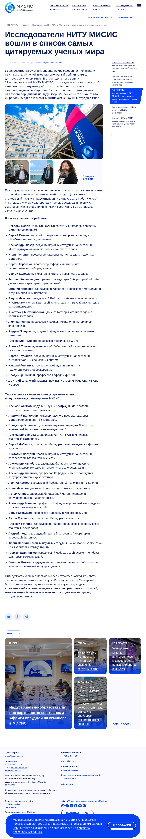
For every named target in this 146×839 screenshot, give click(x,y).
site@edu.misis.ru (13, 804)
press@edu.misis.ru (14, 756)
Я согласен (122, 825)
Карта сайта (10, 807)
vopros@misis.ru (68, 761)
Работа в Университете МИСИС (20, 812)
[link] (8, 616)
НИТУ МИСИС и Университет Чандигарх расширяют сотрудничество (88, 660)
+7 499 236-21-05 (19, 767)
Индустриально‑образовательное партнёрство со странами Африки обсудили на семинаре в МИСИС (38, 715)
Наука (38, 63)
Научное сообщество (52, 63)
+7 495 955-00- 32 (13, 764)
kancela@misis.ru (13, 770)
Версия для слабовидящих (100, 17)
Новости (13, 633)
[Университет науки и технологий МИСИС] (19, 7)
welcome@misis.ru (69, 770)
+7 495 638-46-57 (69, 778)
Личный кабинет (125, 17)
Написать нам (77, 813)
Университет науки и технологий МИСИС (87, 801)
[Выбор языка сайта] (139, 17)
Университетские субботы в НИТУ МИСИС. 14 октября (124, 110)
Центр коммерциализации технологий (80, 775)
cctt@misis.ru (67, 784)
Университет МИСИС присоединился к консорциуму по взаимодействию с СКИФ (124, 658)
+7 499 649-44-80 (69, 756)
